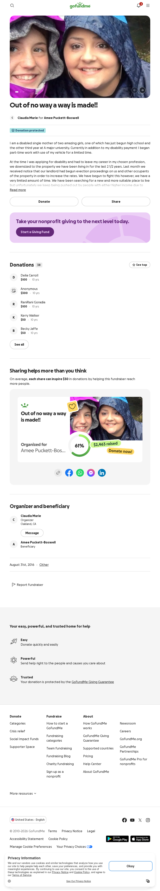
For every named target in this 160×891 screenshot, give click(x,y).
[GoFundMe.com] (80, 5)
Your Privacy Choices (71, 846)
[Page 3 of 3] (23, 91)
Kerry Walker (30, 328)
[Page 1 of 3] (16, 91)
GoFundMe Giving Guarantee (93, 681)
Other (44, 564)
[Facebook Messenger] (91, 472)
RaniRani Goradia (33, 315)
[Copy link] (58, 472)
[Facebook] (69, 472)
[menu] (148, 5)
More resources (21, 793)
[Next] (142, 90)
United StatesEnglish (30, 819)
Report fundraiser (30, 584)
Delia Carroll (29, 288)
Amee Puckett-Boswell (38, 542)
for (48, 118)
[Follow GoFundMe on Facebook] (124, 820)
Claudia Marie (31, 515)
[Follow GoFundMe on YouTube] (132, 820)
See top (141, 264)
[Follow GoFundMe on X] (140, 820)
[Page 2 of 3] (20, 91)
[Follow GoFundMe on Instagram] (148, 820)
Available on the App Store (140, 838)
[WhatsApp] (80, 472)
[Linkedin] (102, 472)
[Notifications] (138, 5)
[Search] (12, 5)
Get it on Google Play (117, 838)
